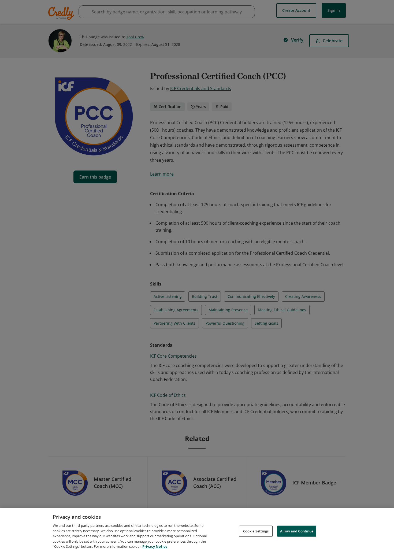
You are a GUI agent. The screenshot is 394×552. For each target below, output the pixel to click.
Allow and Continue (296, 530)
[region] (197, 530)
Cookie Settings (256, 530)
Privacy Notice (155, 546)
